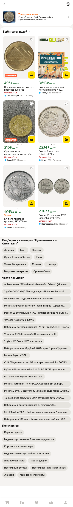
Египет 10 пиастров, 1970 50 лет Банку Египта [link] (52, 216)
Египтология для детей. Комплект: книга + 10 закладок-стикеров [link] (51, 88)
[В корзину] (32, 75)
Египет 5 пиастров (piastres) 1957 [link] (49, 152)
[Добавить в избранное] (32, 39)
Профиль (65, 502)
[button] (5, 4)
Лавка (22, 502)
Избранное (36, 502)
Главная (7, 502)
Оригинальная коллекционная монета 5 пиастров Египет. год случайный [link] (17, 152)
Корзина (51, 502)
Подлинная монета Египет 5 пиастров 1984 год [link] (19, 88)
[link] (9, 250)
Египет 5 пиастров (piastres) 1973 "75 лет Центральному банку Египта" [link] (16, 220)
